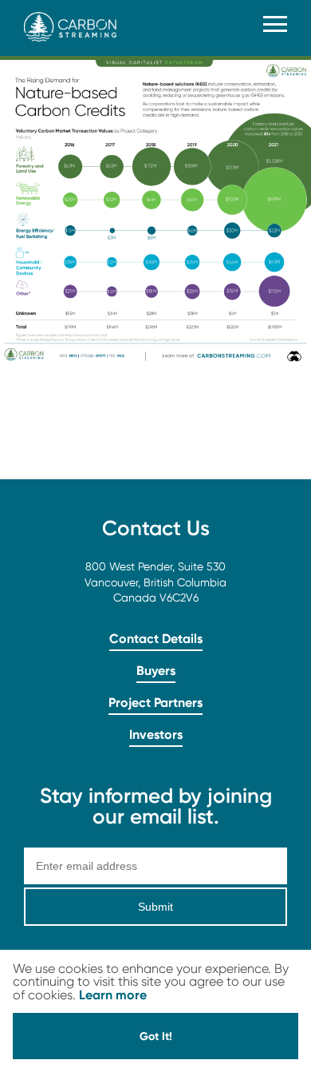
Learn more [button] (113, 995)
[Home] (70, 37)
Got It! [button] (156, 1036)
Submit (155, 906)
